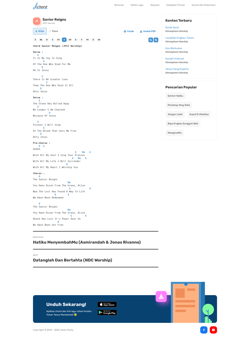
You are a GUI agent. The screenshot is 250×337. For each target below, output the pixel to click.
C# (58, 40)
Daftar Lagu (137, 5)
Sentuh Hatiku (175, 95)
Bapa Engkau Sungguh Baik (183, 123)
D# (70, 40)
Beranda (119, 5)
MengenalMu (175, 132)
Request (154, 5)
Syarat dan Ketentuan (204, 5)
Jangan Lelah (175, 114)
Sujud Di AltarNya (199, 114)
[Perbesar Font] (156, 40)
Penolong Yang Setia (179, 105)
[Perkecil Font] (150, 40)
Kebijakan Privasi (175, 5)
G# (99, 40)
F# (87, 40)
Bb (41, 40)
